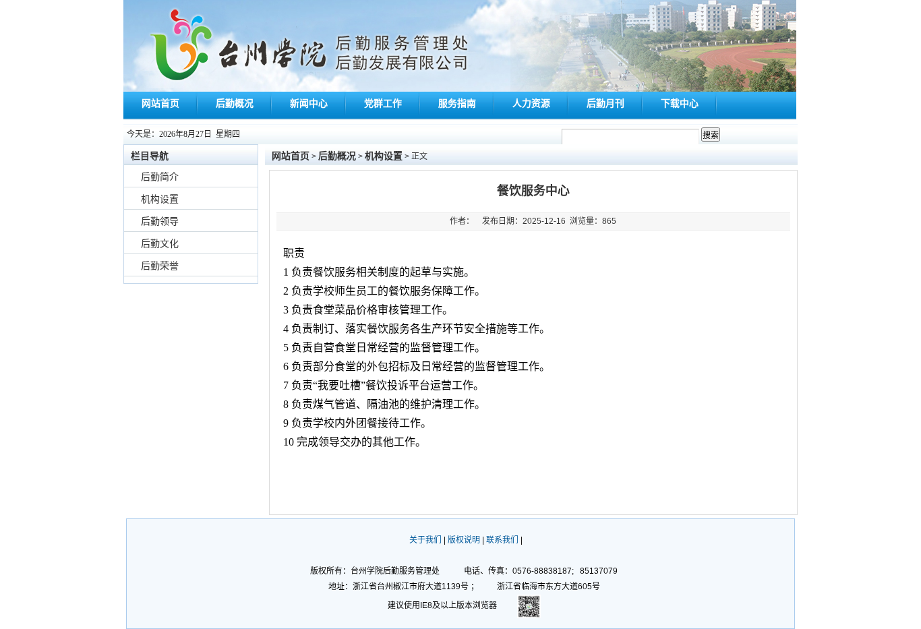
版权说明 (464, 540)
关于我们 (425, 540)
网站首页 (160, 103)
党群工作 (383, 103)
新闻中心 (309, 103)
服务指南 (457, 103)
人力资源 (531, 103)
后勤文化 (160, 243)
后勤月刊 (605, 103)
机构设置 (160, 198)
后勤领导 (160, 221)
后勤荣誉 (160, 265)
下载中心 (680, 103)
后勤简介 (160, 176)
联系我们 (502, 540)
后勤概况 (235, 103)
